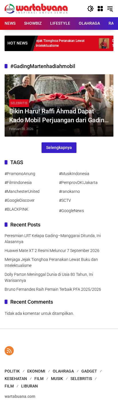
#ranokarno (69, 191)
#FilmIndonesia (18, 182)
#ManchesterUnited (22, 191)
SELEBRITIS (19, 103)
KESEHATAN (16, 378)
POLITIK (12, 371)
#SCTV (65, 200)
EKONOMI (36, 371)
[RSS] (9, 350)
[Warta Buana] (36, 8)
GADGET (89, 371)
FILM (39, 378)
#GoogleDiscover (20, 200)
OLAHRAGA (63, 371)
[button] (90, 8)
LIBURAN (29, 386)
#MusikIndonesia (74, 173)
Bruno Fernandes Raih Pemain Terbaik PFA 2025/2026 (53, 289)
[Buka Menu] (100, 8)
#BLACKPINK (16, 209)
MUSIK (57, 378)
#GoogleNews (71, 210)
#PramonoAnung (20, 173)
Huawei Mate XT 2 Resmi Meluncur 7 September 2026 (52, 250)
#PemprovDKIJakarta (78, 182)
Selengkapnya (59, 147)
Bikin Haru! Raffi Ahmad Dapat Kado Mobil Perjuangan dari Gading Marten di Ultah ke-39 (58, 116)
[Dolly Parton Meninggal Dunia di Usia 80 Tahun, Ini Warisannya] (98, 43)
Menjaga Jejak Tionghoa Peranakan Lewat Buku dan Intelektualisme (46, 43)
